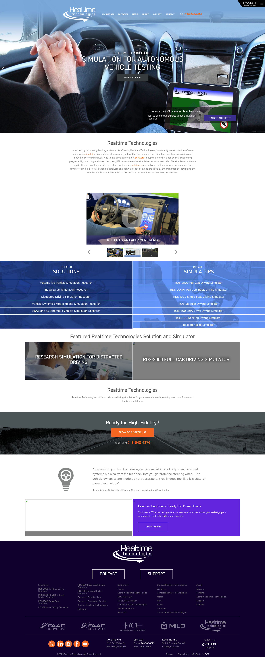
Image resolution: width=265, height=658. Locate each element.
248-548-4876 (138, 442)
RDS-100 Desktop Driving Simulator (198, 318)
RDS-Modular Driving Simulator (199, 304)
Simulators (108, 14)
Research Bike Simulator (199, 325)
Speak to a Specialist (132, 432)
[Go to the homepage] (250, 4)
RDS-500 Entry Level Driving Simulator (198, 311)
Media (135, 14)
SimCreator (122, 584)
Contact (170, 14)
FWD (207, 654)
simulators (90, 154)
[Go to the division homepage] (81, 14)
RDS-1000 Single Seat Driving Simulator (198, 296)
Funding (200, 592)
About (145, 14)
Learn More (153, 526)
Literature (161, 608)
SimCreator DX (124, 596)
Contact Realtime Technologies (93, 604)
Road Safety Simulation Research (66, 289)
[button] (3, 70)
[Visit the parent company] (210, 644)
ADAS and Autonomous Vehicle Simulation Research (66, 311)
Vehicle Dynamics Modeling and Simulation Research (66, 304)
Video (160, 604)
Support (157, 14)
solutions (136, 165)
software (139, 157)
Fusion (120, 588)
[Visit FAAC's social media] (52, 643)
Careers (200, 588)
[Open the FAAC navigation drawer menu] (261, 4)
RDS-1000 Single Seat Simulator (48, 602)
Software (123, 14)
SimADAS (121, 612)
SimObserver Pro (125, 608)
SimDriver (161, 588)
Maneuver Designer (127, 600)
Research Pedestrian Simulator (93, 600)
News (160, 600)
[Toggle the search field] (182, 14)
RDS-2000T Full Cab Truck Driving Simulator (198, 289)
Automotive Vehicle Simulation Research (66, 282)
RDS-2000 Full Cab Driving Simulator (199, 282)
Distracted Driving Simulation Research (66, 296)
